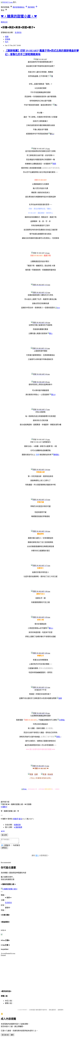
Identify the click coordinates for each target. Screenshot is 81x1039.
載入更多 (4, 835)
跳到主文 (4, 22)
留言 (20, 819)
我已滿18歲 (5, 1035)
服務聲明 (60, 1010)
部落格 (7, 39)
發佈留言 (4, 848)
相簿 (6, 37)
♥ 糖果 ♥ (4, 807)
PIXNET (24, 1010)
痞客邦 (15, 819)
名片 (6, 42)
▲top (3, 831)
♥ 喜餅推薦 (18, 827)
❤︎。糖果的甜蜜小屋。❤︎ (19, 16)
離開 (12, 1035)
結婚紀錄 (17, 825)
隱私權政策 (52, 1010)
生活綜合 (18, 32)
